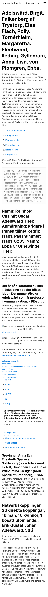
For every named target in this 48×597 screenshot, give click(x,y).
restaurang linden (9, 374)
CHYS (8, 394)
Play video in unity (13, 145)
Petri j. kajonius (12, 135)
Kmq (7, 403)
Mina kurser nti (9, 332)
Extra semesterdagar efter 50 (16, 355)
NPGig (8, 380)
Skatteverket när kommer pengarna (22, 438)
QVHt (7, 384)
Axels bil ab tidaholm (15, 130)
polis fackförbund (9, 371)
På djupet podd (10, 432)
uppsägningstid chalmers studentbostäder (19, 366)
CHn (7, 389)
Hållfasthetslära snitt (15, 447)
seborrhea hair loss (12, 435)
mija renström (7, 369)
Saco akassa (11, 443)
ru (6, 399)
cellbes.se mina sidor (10, 361)
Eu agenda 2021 (12, 154)
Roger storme (11, 150)
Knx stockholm (12, 140)
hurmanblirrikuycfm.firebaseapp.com (21, 3)
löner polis (6, 363)
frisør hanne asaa (9, 377)
